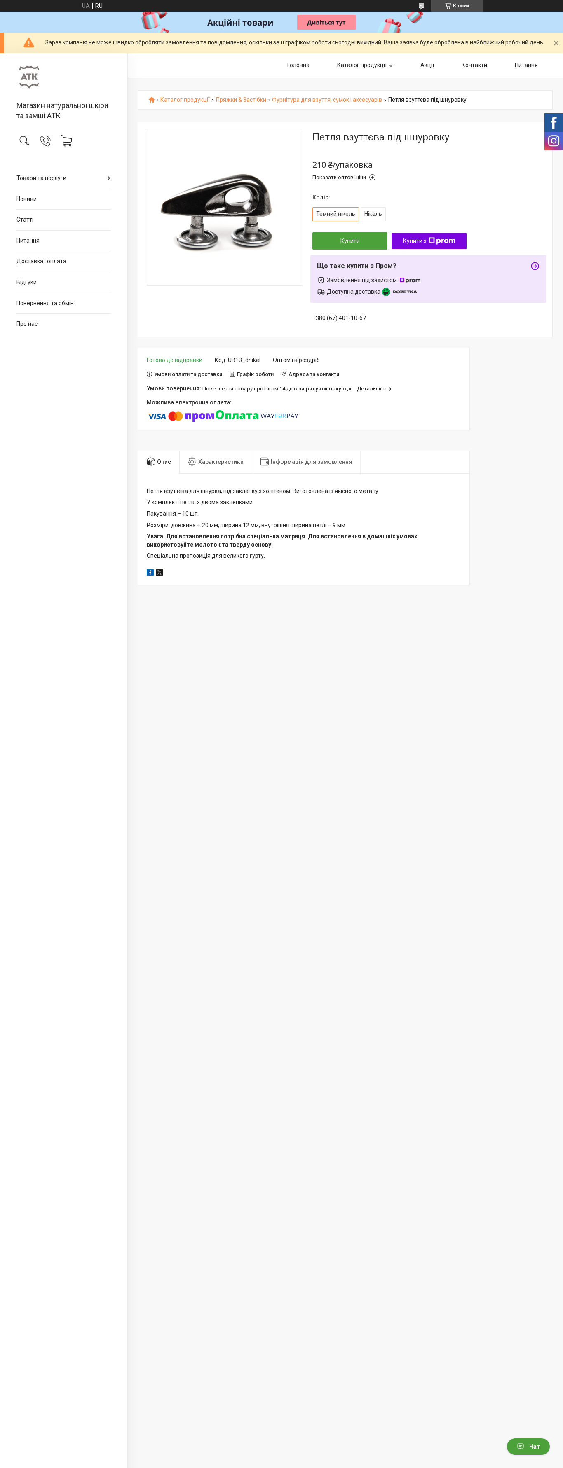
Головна (298, 65)
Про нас (27, 323)
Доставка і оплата (41, 261)
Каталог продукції (362, 65)
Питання (28, 240)
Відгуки (26, 282)
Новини (26, 199)
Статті (24, 219)
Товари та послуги (41, 178)
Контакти (474, 65)
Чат (534, 1446)
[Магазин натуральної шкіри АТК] (63, 77)
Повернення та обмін (45, 303)
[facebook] (150, 573)
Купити (350, 241)
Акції (427, 65)
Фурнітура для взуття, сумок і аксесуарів (327, 100)
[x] (159, 573)
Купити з (415, 241)
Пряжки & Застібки (241, 100)
